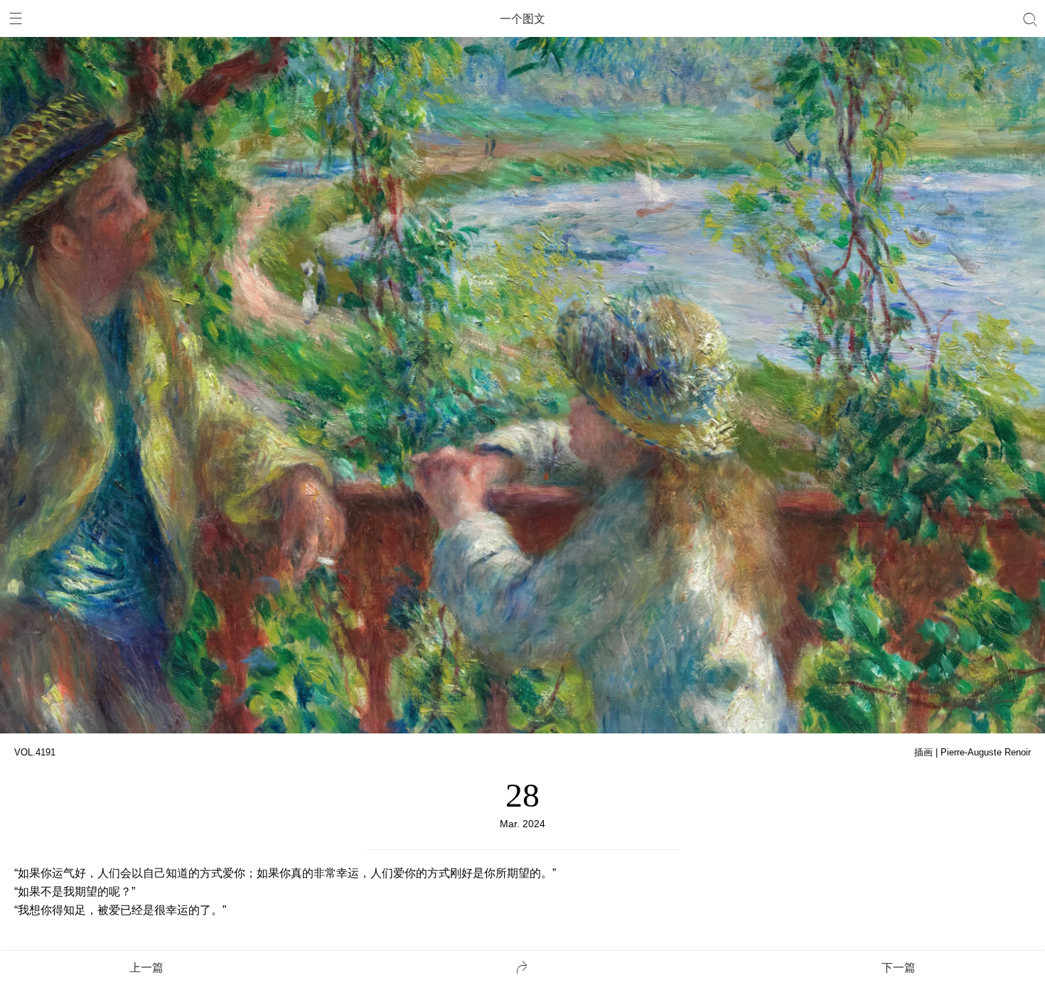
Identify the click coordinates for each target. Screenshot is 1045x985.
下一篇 (898, 968)
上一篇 (146, 968)
